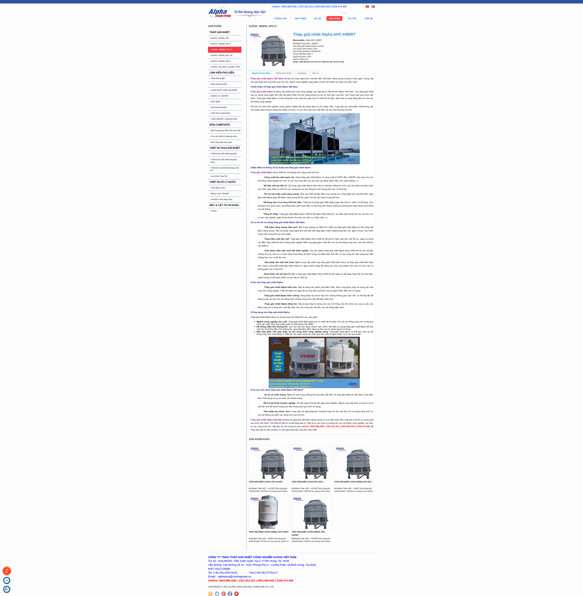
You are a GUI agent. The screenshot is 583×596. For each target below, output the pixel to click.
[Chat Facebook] (6, 581)
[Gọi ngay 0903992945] (7, 571)
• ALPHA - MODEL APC (219, 38)
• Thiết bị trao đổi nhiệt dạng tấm (223, 154)
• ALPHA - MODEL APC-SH (221, 55)
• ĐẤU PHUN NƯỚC (218, 84)
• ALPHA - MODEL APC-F (220, 61)
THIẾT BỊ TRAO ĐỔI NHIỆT (225, 148)
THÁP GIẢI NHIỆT (220, 32)
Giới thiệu (300, 18)
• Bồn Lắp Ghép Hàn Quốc (221, 142)
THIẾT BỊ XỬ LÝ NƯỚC (223, 182)
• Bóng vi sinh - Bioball (219, 194)
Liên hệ (368, 18)
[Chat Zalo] (6, 589)
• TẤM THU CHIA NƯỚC (220, 113)
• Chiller (213, 211)
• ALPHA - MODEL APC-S (220, 44)
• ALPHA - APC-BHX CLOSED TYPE (225, 67)
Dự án (317, 18)
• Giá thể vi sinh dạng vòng (221, 199)
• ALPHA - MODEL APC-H (221, 50)
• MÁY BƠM (215, 102)
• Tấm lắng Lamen (217, 188)
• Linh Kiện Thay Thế (218, 176)
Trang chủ (280, 18)
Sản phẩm (334, 18)
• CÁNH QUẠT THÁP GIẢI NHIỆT (223, 90)
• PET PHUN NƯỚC (218, 107)
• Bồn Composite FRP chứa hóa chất (225, 131)
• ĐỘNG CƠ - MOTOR (219, 96)
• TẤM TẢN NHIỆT (217, 78)
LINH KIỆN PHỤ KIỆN (222, 72)
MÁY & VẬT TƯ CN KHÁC (224, 205)
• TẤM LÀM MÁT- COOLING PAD (223, 119)
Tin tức (352, 18)
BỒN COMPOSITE (220, 124)
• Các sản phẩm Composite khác (223, 136)
